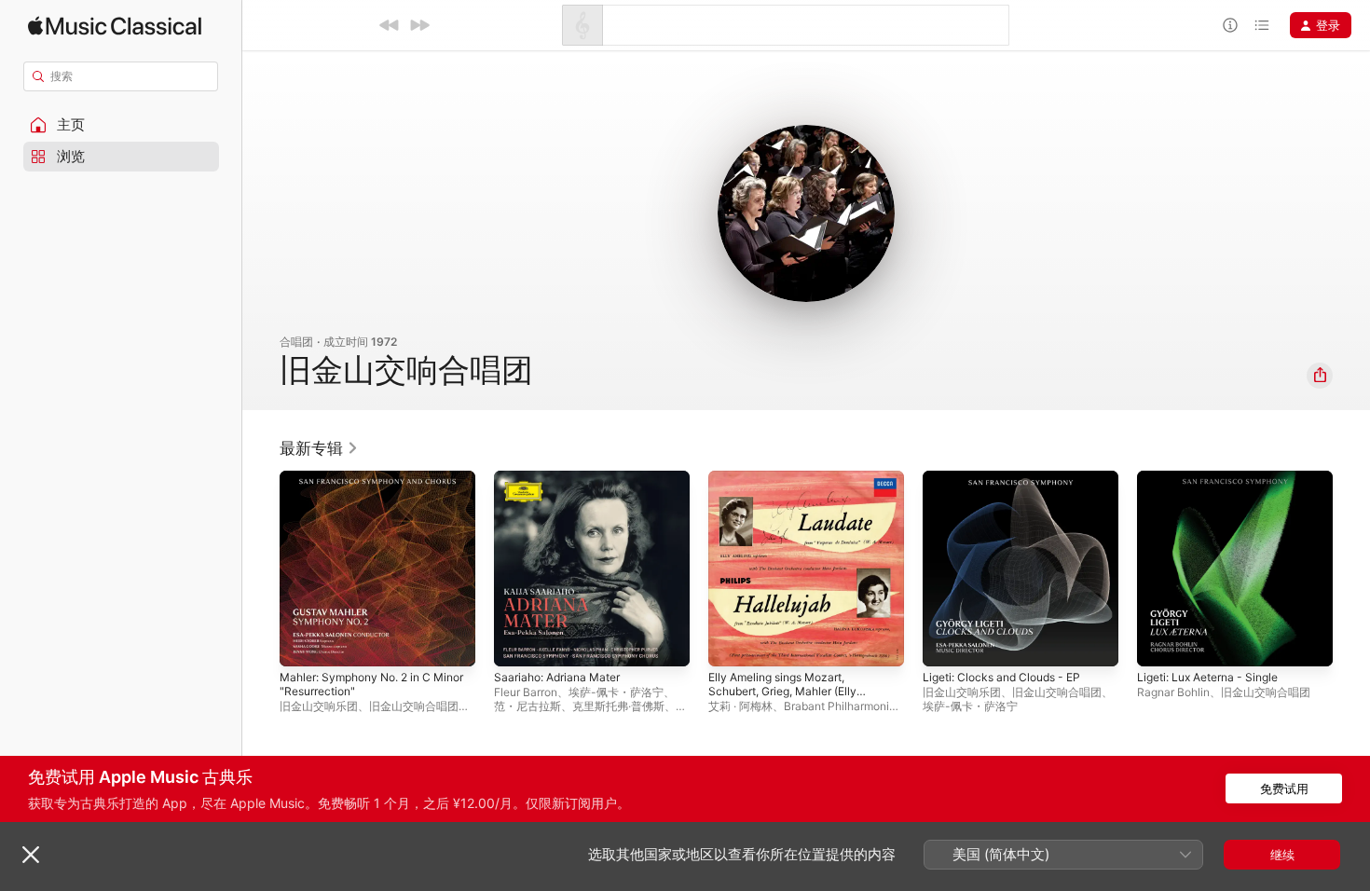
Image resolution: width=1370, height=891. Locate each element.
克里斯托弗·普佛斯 (618, 706)
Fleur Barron (525, 692)
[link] (319, 448)
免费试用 (1284, 788)
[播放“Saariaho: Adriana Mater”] (517, 643)
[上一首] (389, 25)
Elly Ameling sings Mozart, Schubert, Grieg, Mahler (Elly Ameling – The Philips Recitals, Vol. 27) (796, 500)
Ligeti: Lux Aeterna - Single (1216, 478)
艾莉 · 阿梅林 (740, 706)
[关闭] (30, 854)
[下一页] (1351, 568)
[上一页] (261, 568)
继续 (1282, 854)
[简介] (1230, 25)
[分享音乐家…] (1320, 376)
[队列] (1262, 25)
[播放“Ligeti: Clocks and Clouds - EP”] (946, 643)
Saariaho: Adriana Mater (563, 478)
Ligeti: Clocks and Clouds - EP (1010, 478)
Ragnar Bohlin (1173, 692)
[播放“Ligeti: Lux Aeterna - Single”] (1160, 643)
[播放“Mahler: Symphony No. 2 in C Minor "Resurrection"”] (303, 643)
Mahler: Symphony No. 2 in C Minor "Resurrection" (364, 485)
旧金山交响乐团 (319, 706)
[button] (121, 125)
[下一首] (419, 25)
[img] (114, 25)
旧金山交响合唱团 (414, 706)
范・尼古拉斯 (527, 706)
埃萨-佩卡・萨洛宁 (616, 692)
